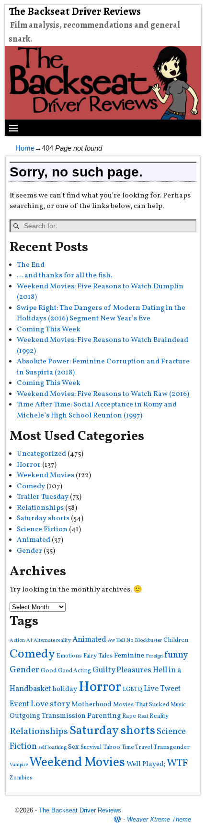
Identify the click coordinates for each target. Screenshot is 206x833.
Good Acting (74, 671)
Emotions (69, 656)
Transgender (172, 747)
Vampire (19, 764)
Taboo (111, 747)
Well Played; (145, 764)
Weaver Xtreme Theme (159, 819)
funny (176, 655)
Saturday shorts (43, 519)
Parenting (104, 716)
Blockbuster (148, 640)
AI (29, 640)
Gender (29, 551)
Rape (129, 716)
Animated (33, 540)
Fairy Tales (98, 655)
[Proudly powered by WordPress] (117, 819)
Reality (159, 716)
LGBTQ (132, 689)
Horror (29, 465)
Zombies (21, 778)
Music (178, 705)
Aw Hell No (120, 640)
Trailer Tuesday (43, 497)
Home (24, 148)
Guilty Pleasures (121, 670)
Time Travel (137, 747)
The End (31, 265)
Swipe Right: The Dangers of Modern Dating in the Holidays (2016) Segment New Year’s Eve (101, 313)
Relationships (40, 508)
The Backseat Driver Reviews (75, 11)
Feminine (129, 656)
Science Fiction (42, 530)
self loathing (52, 747)
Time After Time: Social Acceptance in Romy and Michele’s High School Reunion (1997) (97, 410)
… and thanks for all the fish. (64, 276)
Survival (91, 747)
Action (17, 640)
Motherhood (91, 705)
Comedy (31, 487)
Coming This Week (48, 330)
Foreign (154, 656)
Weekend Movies (45, 476)
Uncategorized (41, 454)
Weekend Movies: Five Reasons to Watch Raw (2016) (103, 394)
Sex (73, 747)
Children (175, 640)
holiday (64, 689)
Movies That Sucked (141, 704)
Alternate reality (52, 640)
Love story (50, 704)
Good (49, 670)
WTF (177, 763)
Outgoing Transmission (48, 716)
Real (142, 716)
